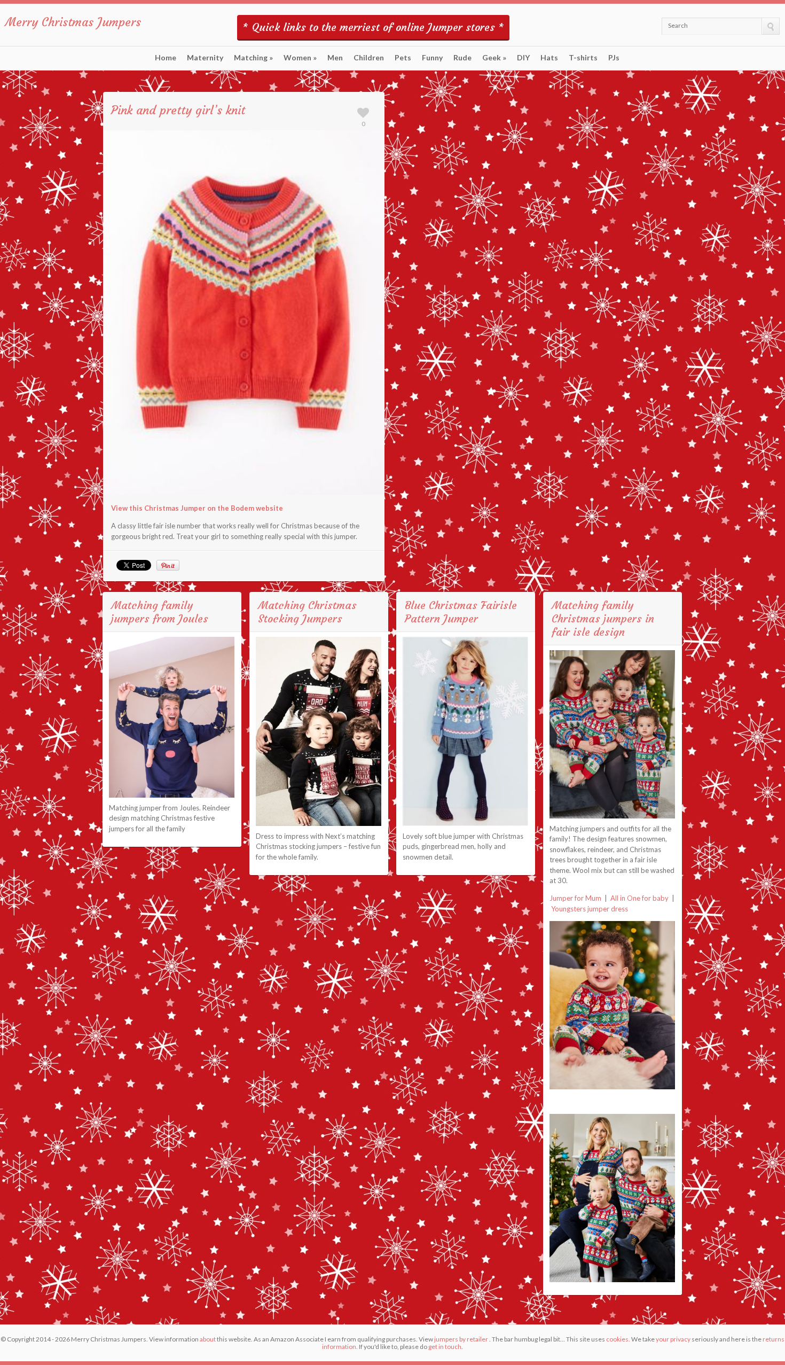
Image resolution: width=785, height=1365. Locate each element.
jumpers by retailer (461, 1339)
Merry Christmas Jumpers (73, 22)
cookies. (618, 1339)
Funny (432, 57)
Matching (253, 57)
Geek (494, 57)
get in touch (444, 1347)
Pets (403, 57)
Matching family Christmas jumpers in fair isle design (603, 618)
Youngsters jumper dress (589, 908)
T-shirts (583, 57)
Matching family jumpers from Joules (159, 611)
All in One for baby (639, 898)
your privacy (673, 1339)
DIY (523, 57)
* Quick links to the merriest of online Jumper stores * (373, 27)
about (208, 1339)
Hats (549, 57)
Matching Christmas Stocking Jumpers (307, 611)
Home (165, 57)
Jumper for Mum (575, 898)
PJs (613, 57)
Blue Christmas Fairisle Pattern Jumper (461, 611)
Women (300, 57)
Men (335, 57)
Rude (462, 57)
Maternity (205, 57)
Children (369, 57)
